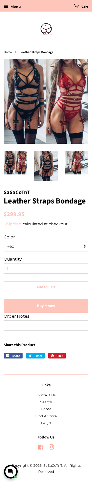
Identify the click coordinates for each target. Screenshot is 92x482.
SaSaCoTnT (52, 465)
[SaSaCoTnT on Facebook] (41, 448)
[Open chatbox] (11, 472)
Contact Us (46, 395)
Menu (15, 6)
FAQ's (46, 423)
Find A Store (46, 416)
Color (9, 236)
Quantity (13, 259)
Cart (84, 6)
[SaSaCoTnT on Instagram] (51, 448)
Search (46, 402)
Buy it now (46, 306)
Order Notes (16, 316)
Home (8, 52)
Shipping (13, 224)
